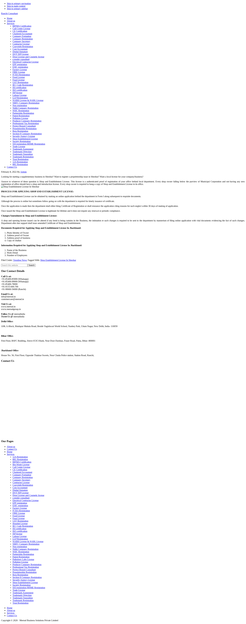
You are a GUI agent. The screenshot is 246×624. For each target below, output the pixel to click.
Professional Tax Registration (26, 567)
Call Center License (21, 467)
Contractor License (21, 482)
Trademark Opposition (23, 598)
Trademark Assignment (23, 593)
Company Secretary (21, 480)
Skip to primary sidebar (17, 8)
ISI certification (19, 528)
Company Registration (23, 477)
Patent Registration (21, 557)
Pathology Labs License (23, 559)
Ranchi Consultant (9, 13)
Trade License (19, 590)
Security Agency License (24, 580)
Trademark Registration (23, 600)
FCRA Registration (21, 510)
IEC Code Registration (23, 526)
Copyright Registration (23, 485)
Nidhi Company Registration (25, 549)
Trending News (20, 260)
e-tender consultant (21, 498)
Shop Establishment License (25, 582)
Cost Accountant (20, 487)
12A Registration (20, 457)
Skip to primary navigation (19, 3)
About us (11, 446)
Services (10, 454)
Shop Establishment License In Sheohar (58, 260)
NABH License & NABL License (28, 541)
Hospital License (20, 523)
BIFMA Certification (22, 462)
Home (9, 452)
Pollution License (20, 562)
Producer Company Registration (27, 564)
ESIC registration (20, 505)
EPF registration (20, 503)
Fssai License (19, 518)
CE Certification (20, 469)
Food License (19, 516)
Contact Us (12, 449)
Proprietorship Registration (25, 572)
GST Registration (20, 521)
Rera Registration (20, 575)
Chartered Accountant (22, 472)
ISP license (17, 534)
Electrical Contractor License (26, 500)
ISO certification (20, 531)
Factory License (20, 508)
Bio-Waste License (21, 464)
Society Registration (22, 585)
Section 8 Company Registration (27, 577)
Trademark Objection (22, 595)
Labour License (20, 536)
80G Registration (20, 459)
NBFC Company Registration (26, 544)
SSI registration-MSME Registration (29, 587)
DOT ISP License (21, 493)
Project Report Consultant (24, 569)
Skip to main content (16, 6)
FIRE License (19, 513)
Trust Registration (20, 603)
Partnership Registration (23, 554)
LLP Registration (20, 539)
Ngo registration (20, 546)
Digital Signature (20, 490)
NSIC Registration (21, 552)
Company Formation (22, 475)
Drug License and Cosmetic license (28, 495)
